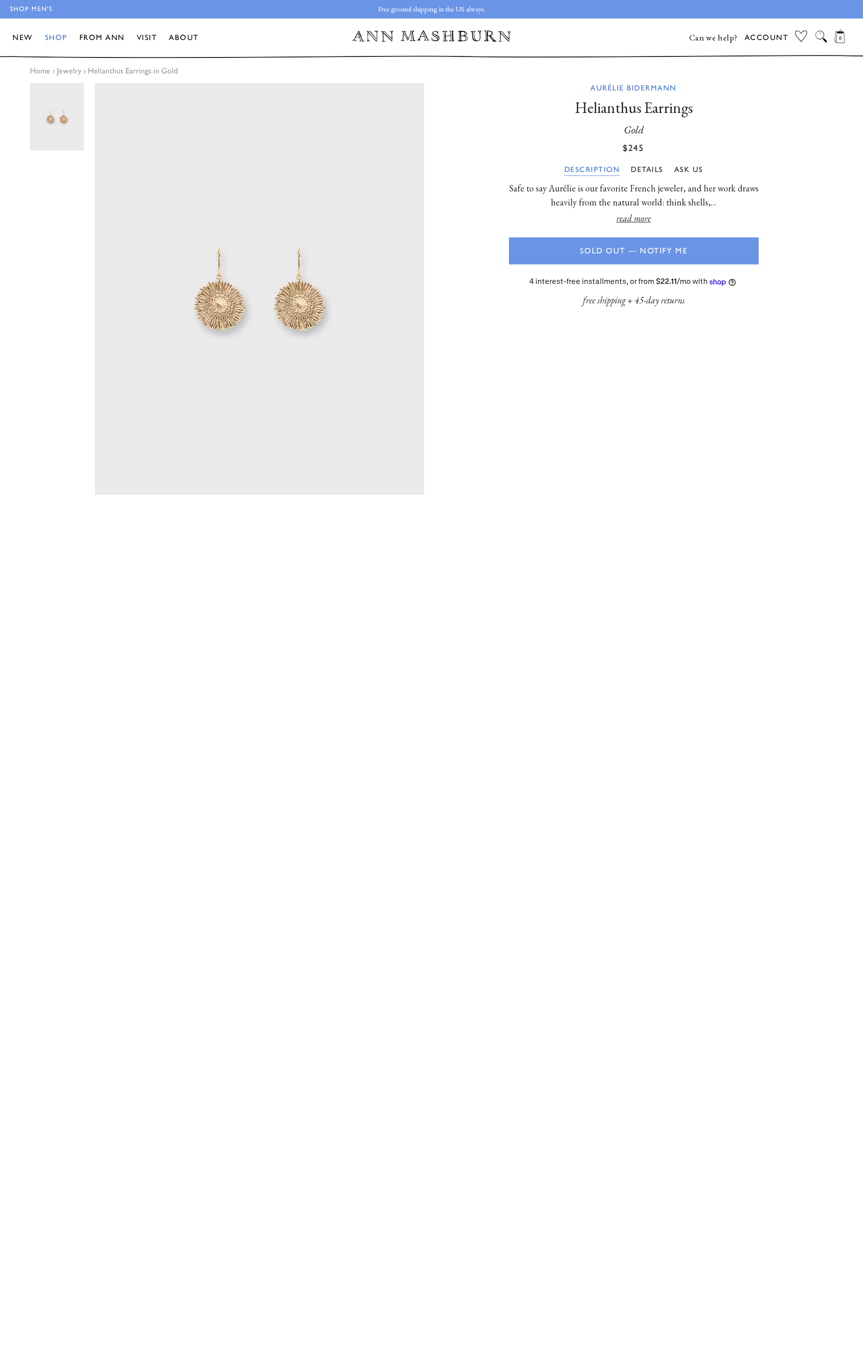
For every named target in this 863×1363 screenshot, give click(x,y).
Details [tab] (647, 169)
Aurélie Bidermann (633, 87)
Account (767, 37)
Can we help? (713, 37)
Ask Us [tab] (688, 169)
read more (633, 218)
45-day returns (660, 300)
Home (40, 70)
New (22, 37)
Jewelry (69, 70)
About (184, 37)
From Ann (102, 37)
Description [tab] (592, 169)
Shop (56, 37)
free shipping (604, 300)
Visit (147, 37)
